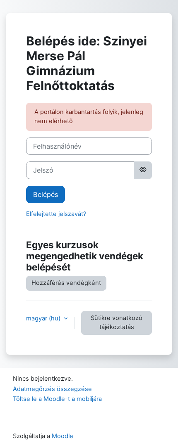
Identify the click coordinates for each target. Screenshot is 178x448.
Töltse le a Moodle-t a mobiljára (57, 399)
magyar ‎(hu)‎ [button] (44, 318)
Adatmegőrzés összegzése (52, 389)
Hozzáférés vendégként (66, 283)
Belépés (45, 194)
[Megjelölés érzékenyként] (143, 170)
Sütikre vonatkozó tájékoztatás (116, 322)
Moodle (62, 436)
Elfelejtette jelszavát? (56, 214)
